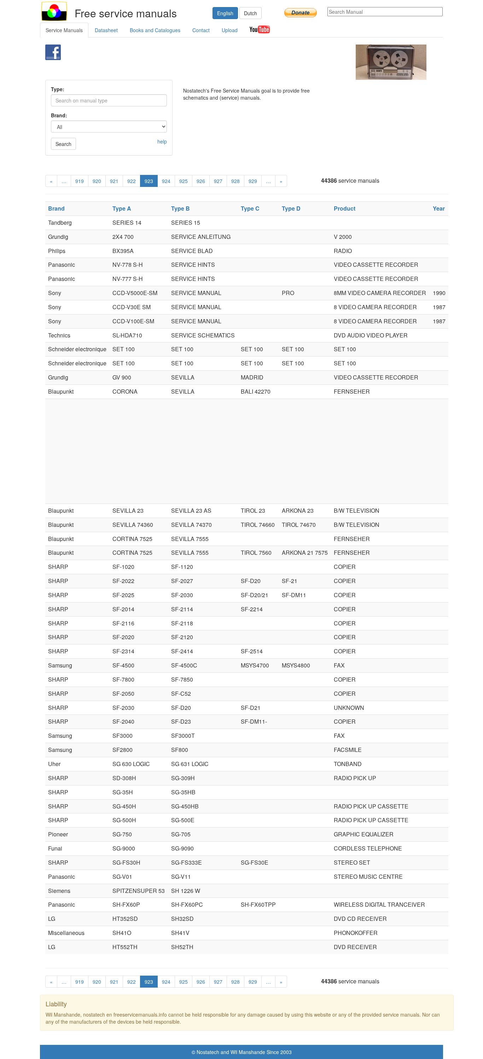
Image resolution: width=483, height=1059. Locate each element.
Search (63, 143)
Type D (291, 208)
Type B (180, 208)
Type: (57, 89)
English (225, 13)
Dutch (250, 13)
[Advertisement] (229, 62)
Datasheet (106, 30)
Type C (250, 208)
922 (131, 180)
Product (344, 208)
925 (183, 180)
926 (201, 180)
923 (149, 180)
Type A (121, 208)
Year (439, 208)
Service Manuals (64, 30)
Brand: (59, 115)
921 (114, 180)
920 (97, 180)
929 (253, 180)
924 (166, 180)
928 (235, 180)
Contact (201, 30)
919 (79, 180)
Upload (230, 30)
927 (218, 180)
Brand (56, 208)
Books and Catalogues (155, 30)
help (162, 141)
